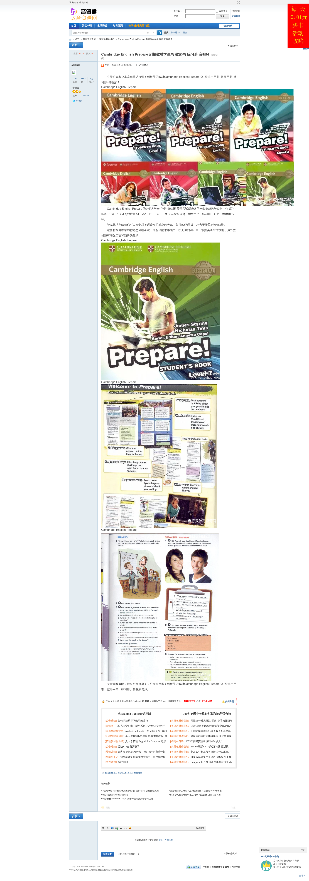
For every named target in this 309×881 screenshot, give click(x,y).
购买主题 (229, 701)
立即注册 (236, 16)
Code (125, 828)
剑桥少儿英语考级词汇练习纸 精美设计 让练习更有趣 (195, 794)
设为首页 (73, 2)
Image (112, 828)
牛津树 (174, 32)
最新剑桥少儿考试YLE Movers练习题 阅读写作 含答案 (196, 791)
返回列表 (234, 45)
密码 (176, 16)
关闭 (303, 850)
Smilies (130, 828)
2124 (74, 78)
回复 (108, 807)
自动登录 (223, 11)
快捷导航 (228, 25)
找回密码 (236, 11)
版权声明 (87, 25)
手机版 (206, 867)
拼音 (185, 32)
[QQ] (193, 867)
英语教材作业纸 (106, 39)
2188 (83, 78)
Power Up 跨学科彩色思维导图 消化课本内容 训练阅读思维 (130, 791)
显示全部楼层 (142, 65)
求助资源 (102, 25)
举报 (233, 807)
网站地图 (236, 867)
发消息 (79, 101)
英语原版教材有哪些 (114, 773)
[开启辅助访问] (235, 2)
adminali (76, 65)
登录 (161, 840)
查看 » (302, 875)
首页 (73, 25)
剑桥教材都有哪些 (133, 773)
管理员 (75, 87)
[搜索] (159, 33)
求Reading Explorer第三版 (134, 713)
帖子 (149, 33)
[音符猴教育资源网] (84, 20)
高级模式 (200, 828)
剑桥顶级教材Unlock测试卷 (115, 794)
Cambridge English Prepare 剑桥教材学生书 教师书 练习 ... (146, 39)
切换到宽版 (238, 2)
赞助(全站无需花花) (139, 25)
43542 (86, 95)
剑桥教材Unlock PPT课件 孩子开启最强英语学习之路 (127, 798)
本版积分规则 (230, 853)
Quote (121, 828)
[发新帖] (76, 45)
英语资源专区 (89, 39)
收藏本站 (83, 2)
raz (180, 32)
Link (116, 828)
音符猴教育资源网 (70, 39)
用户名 (176, 11)
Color (107, 828)
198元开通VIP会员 (270, 856)
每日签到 (118, 25)
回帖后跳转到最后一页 (128, 854)
